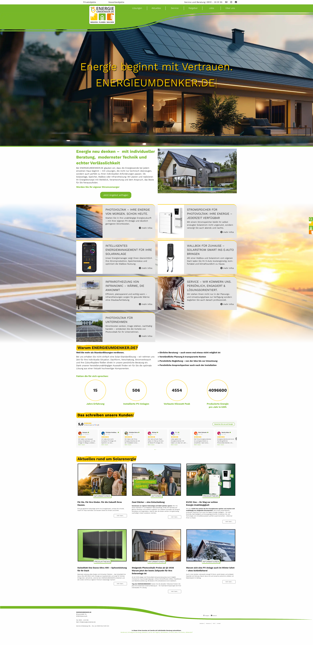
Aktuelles (156, 8)
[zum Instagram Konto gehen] (231, 2)
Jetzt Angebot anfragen (115, 195)
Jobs (211, 8)
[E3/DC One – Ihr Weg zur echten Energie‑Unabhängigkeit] (210, 479)
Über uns (230, 8)
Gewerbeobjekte (116, 2)
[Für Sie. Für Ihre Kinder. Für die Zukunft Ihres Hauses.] (102, 479)
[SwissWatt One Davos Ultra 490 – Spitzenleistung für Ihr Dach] (102, 544)
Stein (176, 632)
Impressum (208, 623)
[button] (76, 438)
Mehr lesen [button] (81, 444)
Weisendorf (189, 632)
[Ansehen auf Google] (80, 433)
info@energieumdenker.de (87, 622)
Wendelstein (164, 632)
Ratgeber (193, 8)
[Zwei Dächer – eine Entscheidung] (156, 479)
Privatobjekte (89, 2)
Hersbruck (124, 632)
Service (175, 8)
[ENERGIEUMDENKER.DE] (102, 15)
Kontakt (218, 623)
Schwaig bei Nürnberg (134, 632)
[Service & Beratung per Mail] (226, 2)
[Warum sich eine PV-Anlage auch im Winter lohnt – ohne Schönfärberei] (210, 544)
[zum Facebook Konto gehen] (236, 2)
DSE (214, 623)
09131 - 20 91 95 (214, 2)
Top (310, 639)
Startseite (202, 623)
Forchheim (181, 632)
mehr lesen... (120, 515)
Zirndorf (171, 632)
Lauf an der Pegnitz (154, 632)
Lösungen (137, 8)
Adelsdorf (144, 632)
